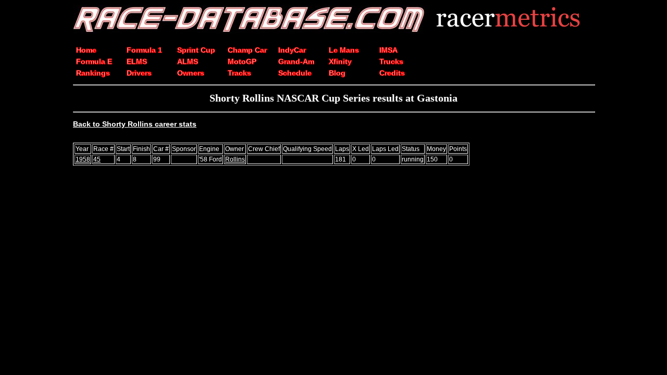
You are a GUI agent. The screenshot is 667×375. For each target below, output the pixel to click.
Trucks (391, 61)
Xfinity (340, 61)
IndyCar (292, 50)
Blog (337, 73)
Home (86, 50)
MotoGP (242, 61)
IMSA (388, 50)
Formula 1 (144, 50)
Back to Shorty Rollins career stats (134, 124)
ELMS (137, 61)
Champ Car (247, 50)
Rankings (93, 73)
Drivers (139, 73)
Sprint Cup (196, 50)
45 (97, 159)
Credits (392, 73)
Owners (190, 73)
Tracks (239, 73)
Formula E (94, 61)
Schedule (295, 73)
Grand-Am (296, 61)
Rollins (235, 159)
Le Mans (344, 50)
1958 (83, 159)
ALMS (187, 61)
